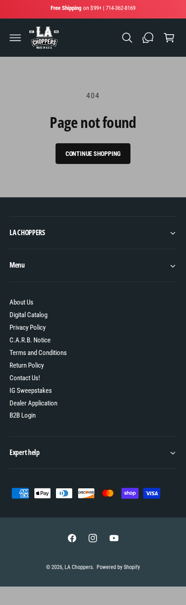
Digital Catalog (28, 315)
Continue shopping (93, 153)
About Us (21, 302)
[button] (15, 37)
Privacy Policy (27, 327)
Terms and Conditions (38, 353)
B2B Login (22, 415)
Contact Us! (24, 378)
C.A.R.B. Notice (30, 340)
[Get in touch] (148, 37)
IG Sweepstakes (30, 391)
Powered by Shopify (118, 567)
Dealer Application (33, 403)
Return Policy (26, 365)
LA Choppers (79, 567)
